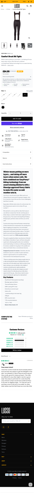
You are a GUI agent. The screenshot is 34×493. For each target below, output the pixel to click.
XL (25, 94)
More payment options (17, 127)
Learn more (10, 65)
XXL (4, 99)
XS (4, 94)
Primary (4, 446)
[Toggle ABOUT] (31, 461)
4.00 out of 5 (21, 333)
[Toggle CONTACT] (31, 465)
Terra (3, 452)
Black (3, 107)
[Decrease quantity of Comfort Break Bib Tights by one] (10, 113)
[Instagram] (3, 427)
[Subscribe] (29, 421)
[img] (5, 361)
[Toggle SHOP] (31, 434)
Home (2, 9)
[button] (31, 6)
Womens (4, 440)
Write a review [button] (17, 350)
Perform (4, 449)
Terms (19, 477)
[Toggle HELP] (31, 457)
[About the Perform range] (12, 53)
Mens (3, 437)
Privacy (15, 477)
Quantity (4, 113)
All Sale (8, 9)
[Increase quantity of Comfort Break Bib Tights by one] (31, 113)
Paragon (4, 443)
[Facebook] (8, 427)
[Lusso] (17, 6)
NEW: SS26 (14, 1)
